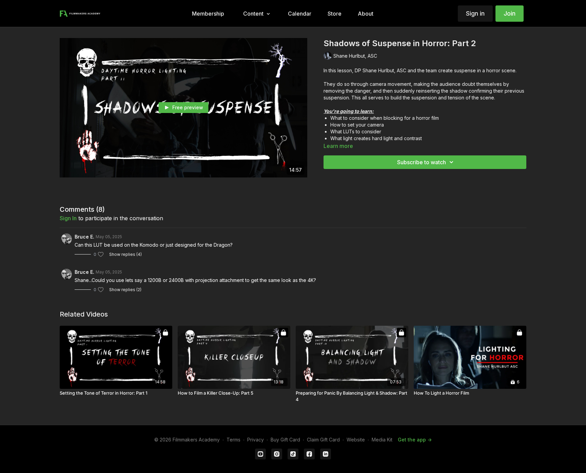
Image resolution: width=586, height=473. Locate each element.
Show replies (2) (125, 289)
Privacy (255, 439)
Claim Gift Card (323, 439)
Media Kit (382, 439)
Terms (233, 439)
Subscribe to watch (421, 162)
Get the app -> (415, 439)
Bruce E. (84, 237)
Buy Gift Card (285, 439)
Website (356, 439)
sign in (68, 218)
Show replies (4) (125, 254)
